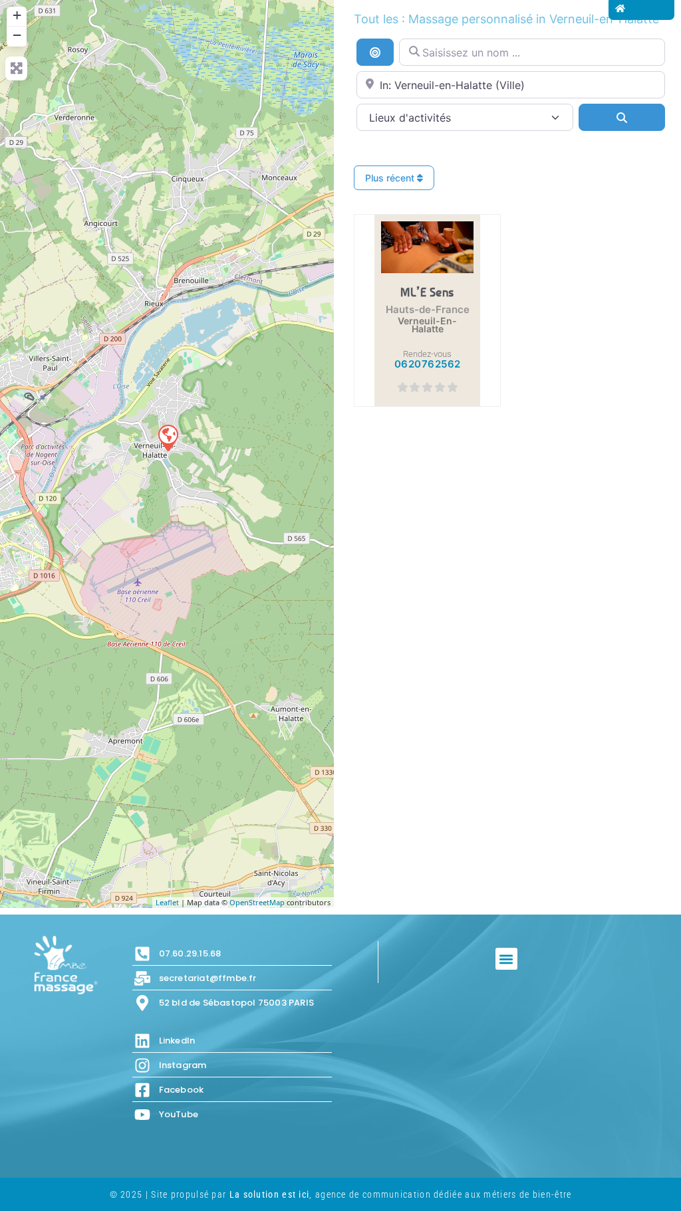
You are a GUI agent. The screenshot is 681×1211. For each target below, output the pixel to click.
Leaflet (167, 902)
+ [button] (17, 15)
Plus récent (391, 177)
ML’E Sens (427, 291)
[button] (506, 959)
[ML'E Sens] (167, 437)
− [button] (17, 35)
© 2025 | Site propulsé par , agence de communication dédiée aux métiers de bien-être (341, 1194)
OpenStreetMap (257, 902)
